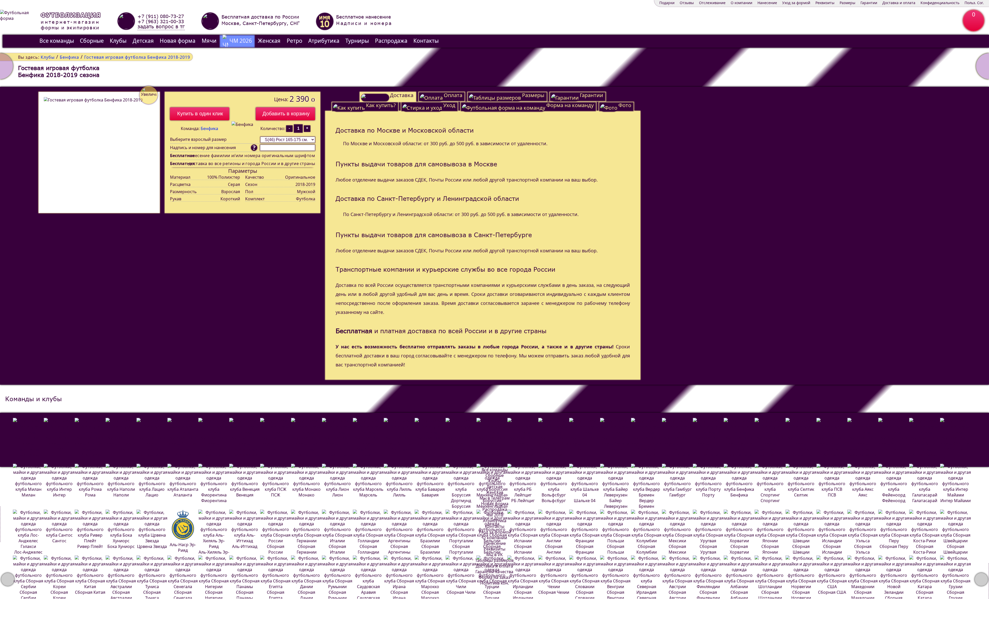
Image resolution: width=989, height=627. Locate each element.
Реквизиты (824, 2)
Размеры (847, 2)
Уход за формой (796, 2)
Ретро (294, 40)
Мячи (209, 40)
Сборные (92, 40)
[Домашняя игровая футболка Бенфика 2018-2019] (982, 66)
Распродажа (391, 40)
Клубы (118, 40)
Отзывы (687, 2)
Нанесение (767, 2)
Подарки (667, 2)
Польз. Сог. (974, 2)
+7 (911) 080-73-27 (161, 16)
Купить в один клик (200, 113)
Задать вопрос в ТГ (161, 26)
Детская (143, 40)
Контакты (426, 40)
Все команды (56, 40)
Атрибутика (323, 40)
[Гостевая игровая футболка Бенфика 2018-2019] (99, 152)
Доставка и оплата (898, 2)
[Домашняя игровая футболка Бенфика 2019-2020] (6, 66)
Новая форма (177, 40)
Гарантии (868, 2)
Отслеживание (712, 2)
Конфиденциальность (939, 2)
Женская (269, 40)
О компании (741, 2)
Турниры (357, 40)
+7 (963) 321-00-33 (161, 21)
